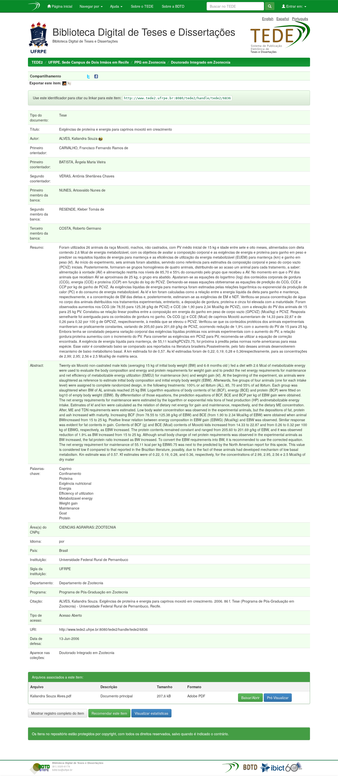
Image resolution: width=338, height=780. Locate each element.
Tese (63, 115)
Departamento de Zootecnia (81, 582)
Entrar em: (294, 6)
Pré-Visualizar (278, 697)
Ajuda (115, 6)
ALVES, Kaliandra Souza (78, 138)
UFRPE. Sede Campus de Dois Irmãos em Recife (88, 62)
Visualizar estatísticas (151, 713)
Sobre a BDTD (172, 6)
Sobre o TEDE (141, 6)
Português (300, 18)
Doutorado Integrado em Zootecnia (200, 62)
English (267, 18)
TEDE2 (37, 62)
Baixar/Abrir (250, 697)
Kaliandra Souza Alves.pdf (50, 695)
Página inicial (61, 6)
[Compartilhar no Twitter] (88, 76)
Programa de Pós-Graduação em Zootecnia (93, 591)
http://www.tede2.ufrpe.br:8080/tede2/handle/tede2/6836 (103, 629)
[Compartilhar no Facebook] (97, 76)
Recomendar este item (109, 713)
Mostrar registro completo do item (57, 713)
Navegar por (90, 6)
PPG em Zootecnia (150, 62)
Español (282, 18)
